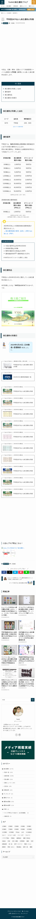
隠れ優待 (8, 779)
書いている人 (25, 911)
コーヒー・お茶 (12, 835)
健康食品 (19, 838)
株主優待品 (8, 95)
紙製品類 (4, 844)
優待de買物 (9, 801)
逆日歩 (7, 786)
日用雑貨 (22, 841)
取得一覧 (8, 772)
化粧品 (4, 841)
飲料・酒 (25, 847)
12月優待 (11, 832)
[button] (4, 572)
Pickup (17, 832)
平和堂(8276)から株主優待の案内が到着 (23, 365)
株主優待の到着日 (11, 98)
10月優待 (29, 829)
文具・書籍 (15, 841)
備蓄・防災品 (26, 838)
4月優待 (23, 826)
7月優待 (10, 829)
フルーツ (27, 835)
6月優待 (4, 829)
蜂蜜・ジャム (27, 844)
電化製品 (19, 847)
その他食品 (28, 832)
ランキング (8, 794)
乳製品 (12, 838)
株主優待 (8, 769)
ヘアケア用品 (5, 838)
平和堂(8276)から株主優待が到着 (23, 391)
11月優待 (4, 832)
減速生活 (7, 816)
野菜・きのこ (11, 847)
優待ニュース (9, 782)
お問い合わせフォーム (14, 913)
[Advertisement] (18, 45)
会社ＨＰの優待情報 (18, 126)
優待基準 (8, 92)
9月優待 (23, 829)
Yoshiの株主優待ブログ (18, 2)
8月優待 (17, 829)
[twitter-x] (16, 735)
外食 (9, 841)
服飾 (28, 841)
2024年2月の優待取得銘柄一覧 (22, 377)
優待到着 (6, 23)
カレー (4, 835)
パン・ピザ (20, 835)
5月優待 (29, 826)
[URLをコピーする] (32, 572)
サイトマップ (24, 913)
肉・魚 (10, 844)
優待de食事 (9, 805)
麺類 (31, 847)
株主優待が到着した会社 (13, 89)
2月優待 (12, 23)
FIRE (6, 809)
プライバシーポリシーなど (14, 911)
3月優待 (17, 826)
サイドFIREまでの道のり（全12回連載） (16, 813)
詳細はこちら (31, 9)
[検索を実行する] (33, 700)
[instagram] (19, 735)
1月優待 (4, 826)
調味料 (4, 847)
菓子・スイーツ (18, 844)
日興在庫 (8, 790)
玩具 (32, 841)
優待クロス (8, 797)
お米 (23, 832)
